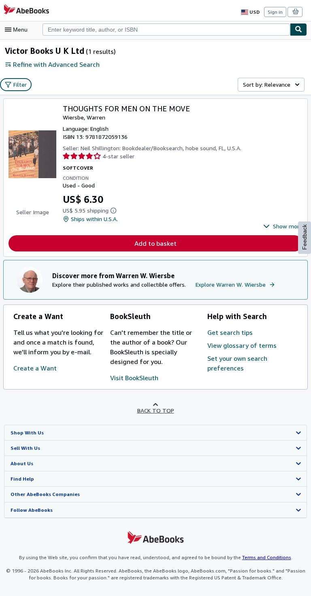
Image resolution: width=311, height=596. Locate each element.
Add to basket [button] (155, 243)
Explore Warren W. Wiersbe (231, 284)
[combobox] (166, 29)
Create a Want (35, 368)
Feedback (304, 237)
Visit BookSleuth (134, 378)
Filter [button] (20, 84)
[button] (282, 226)
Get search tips (230, 332)
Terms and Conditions (266, 557)
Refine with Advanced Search (56, 64)
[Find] (298, 29)
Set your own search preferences (237, 363)
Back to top (155, 410)
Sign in (275, 12)
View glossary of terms (242, 345)
